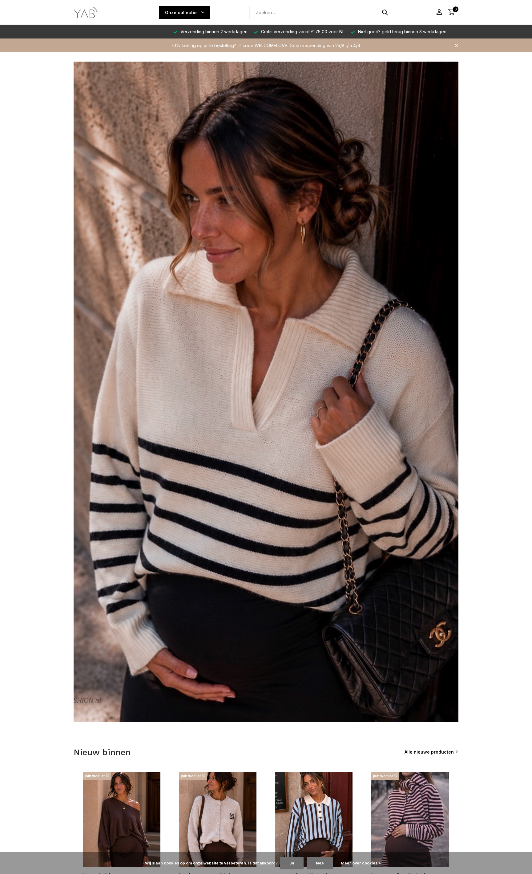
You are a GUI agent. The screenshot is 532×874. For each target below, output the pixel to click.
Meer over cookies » (361, 863)
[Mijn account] (439, 12)
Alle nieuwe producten (429, 752)
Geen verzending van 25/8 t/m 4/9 (325, 45)
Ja (291, 863)
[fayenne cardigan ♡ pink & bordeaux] (410, 820)
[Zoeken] (384, 12)
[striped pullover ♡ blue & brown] (314, 820)
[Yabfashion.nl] (97, 12)
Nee (320, 863)
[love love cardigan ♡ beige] (217, 820)
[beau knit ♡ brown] (121, 820)
